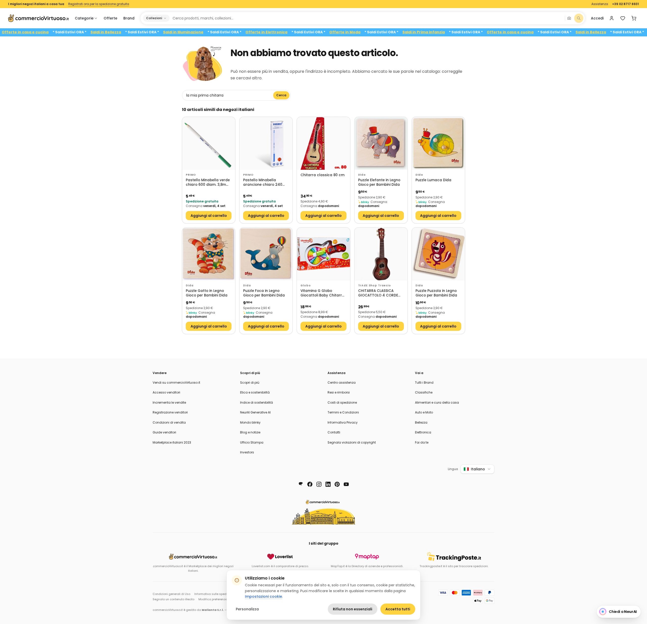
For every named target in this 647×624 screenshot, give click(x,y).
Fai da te (421, 442)
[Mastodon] (300, 484)
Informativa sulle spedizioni (214, 594)
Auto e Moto (424, 412)
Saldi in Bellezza (124, 32)
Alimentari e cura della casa (437, 402)
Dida (362, 175)
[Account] (612, 18)
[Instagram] (318, 484)
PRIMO (191, 175)
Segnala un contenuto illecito (173, 599)
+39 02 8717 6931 (625, 4)
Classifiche (423, 392)
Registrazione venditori (170, 412)
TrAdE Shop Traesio (374, 285)
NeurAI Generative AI (255, 412)
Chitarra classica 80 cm (322, 175)
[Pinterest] (337, 484)
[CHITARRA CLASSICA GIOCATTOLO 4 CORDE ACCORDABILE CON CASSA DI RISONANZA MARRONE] (381, 254)
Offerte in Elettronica (285, 32)
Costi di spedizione (342, 402)
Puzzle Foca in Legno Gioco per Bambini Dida (264, 293)
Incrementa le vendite (169, 402)
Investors (247, 452)
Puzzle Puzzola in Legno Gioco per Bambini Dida (436, 293)
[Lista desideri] (623, 18)
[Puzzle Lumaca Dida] (438, 143)
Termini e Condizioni (343, 412)
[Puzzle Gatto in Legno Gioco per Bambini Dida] (208, 254)
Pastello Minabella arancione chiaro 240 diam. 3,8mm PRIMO (262, 182)
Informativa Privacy (343, 422)
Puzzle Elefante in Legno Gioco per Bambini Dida (379, 182)
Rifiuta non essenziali (352, 609)
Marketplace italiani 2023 (172, 442)
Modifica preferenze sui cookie (220, 599)
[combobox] (367, 18)
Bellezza (421, 422)
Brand (128, 18)
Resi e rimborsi (339, 392)
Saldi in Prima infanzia (442, 32)
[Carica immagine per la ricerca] (569, 18)
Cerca (281, 95)
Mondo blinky (250, 422)
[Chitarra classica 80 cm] (323, 143)
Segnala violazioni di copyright (352, 442)
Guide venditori (164, 432)
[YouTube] (346, 484)
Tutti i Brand (424, 382)
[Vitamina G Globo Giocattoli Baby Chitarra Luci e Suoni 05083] (323, 254)
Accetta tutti (397, 609)
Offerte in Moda (363, 32)
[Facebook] (309, 484)
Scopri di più (249, 382)
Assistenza (599, 4)
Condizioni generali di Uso (171, 594)
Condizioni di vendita (169, 422)
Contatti (334, 432)
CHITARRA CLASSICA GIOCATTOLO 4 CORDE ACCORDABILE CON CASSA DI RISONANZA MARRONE (381, 293)
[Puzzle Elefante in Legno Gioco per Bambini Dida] (381, 143)
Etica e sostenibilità (255, 392)
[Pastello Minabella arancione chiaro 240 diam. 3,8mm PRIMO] (266, 143)
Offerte (110, 18)
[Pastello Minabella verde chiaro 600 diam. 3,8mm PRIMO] (208, 143)
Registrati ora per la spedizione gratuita (98, 4)
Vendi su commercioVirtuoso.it (176, 382)
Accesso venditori (166, 392)
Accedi (597, 18)
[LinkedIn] (328, 484)
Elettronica (423, 432)
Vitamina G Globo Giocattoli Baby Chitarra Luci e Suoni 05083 (322, 293)
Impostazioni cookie (263, 596)
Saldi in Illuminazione (201, 32)
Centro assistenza (342, 382)
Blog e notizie (250, 432)
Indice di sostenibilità (256, 402)
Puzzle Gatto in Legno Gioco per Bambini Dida (206, 293)
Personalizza (247, 609)
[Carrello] (634, 18)
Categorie (84, 18)
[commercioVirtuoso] (38, 18)
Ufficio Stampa (251, 442)
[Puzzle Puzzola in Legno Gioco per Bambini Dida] (438, 254)
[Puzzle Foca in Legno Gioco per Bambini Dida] (266, 254)
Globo (306, 285)
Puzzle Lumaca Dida (433, 180)
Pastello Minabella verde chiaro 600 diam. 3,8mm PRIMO (208, 182)
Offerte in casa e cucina (43, 32)
